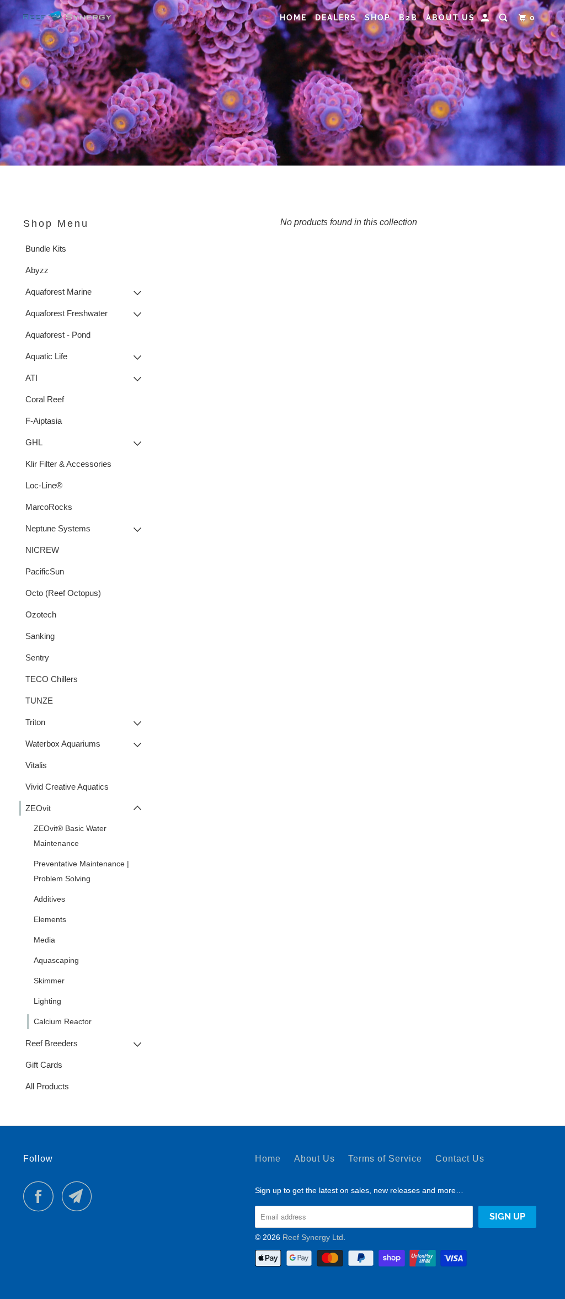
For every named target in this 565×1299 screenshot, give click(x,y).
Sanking (40, 636)
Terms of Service (385, 1158)
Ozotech (40, 614)
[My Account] (486, 18)
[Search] (504, 18)
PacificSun (44, 571)
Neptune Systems (57, 528)
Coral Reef (44, 399)
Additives (49, 899)
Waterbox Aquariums (62, 743)
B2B (408, 17)
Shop (378, 17)
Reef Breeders (51, 1043)
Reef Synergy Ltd (312, 1237)
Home (293, 17)
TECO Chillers (51, 679)
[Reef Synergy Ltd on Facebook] (41, 1196)
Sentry (37, 657)
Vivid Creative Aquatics (67, 786)
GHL (33, 442)
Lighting (47, 1001)
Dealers (335, 17)
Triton (35, 722)
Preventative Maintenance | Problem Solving (81, 871)
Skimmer (49, 980)
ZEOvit (38, 808)
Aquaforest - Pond (57, 334)
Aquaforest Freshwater (66, 313)
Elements (50, 919)
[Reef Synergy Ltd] (67, 16)
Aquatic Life (46, 356)
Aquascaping (56, 960)
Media (44, 939)
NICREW (42, 550)
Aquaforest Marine (58, 291)
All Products (47, 1086)
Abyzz (37, 270)
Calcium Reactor (63, 1021)
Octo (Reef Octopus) (63, 593)
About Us (450, 17)
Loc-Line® (43, 485)
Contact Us (459, 1158)
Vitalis (36, 765)
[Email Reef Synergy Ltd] (80, 1196)
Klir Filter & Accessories (68, 464)
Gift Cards (43, 1064)
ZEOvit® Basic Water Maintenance (70, 836)
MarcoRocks (48, 507)
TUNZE (39, 700)
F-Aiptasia (43, 420)
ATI (31, 377)
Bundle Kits (45, 248)
